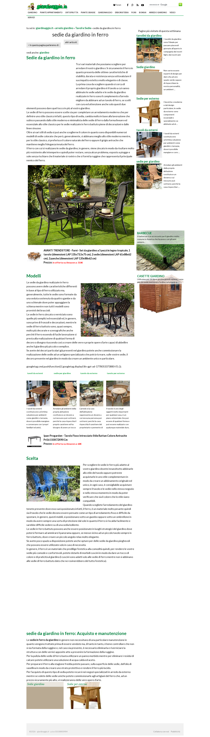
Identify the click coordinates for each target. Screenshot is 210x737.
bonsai (142, 12)
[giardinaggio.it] (47, 6)
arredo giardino (158, 12)
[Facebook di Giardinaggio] (127, 5)
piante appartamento (51, 12)
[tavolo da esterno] (92, 393)
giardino (32, 12)
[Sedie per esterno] (85, 695)
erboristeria (122, 12)
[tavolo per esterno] (119, 393)
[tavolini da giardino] (150, 50)
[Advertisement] (59, 24)
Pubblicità (175, 731)
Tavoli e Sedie (83, 28)
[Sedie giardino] (45, 695)
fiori (133, 12)
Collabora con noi (161, 731)
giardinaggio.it (44, 28)
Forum (118, 5)
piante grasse (88, 12)
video (172, 12)
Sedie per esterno (77, 684)
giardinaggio (105, 12)
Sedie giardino (35, 684)
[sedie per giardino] (66, 393)
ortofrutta (71, 12)
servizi (31, 17)
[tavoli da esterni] (39, 393)
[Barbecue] (160, 250)
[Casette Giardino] (160, 293)
